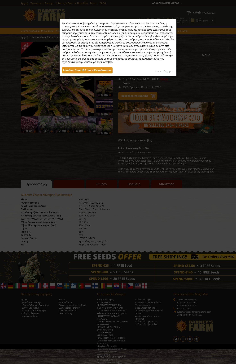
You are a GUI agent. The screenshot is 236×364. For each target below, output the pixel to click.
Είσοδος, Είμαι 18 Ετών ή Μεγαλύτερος (87, 70)
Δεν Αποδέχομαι (164, 71)
